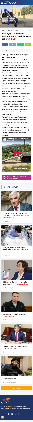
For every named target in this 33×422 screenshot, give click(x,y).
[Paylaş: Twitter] (12, 44)
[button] (28, 44)
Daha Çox (16, 388)
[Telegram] (9, 414)
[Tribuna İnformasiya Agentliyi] (11, 2)
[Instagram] (5, 414)
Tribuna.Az (9, 406)
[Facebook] (2, 414)
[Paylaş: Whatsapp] (20, 44)
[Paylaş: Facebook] (5, 44)
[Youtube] (12, 414)
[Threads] (19, 414)
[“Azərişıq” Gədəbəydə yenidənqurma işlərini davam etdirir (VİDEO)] (16, 16)
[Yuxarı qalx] (28, 417)
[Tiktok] (15, 414)
